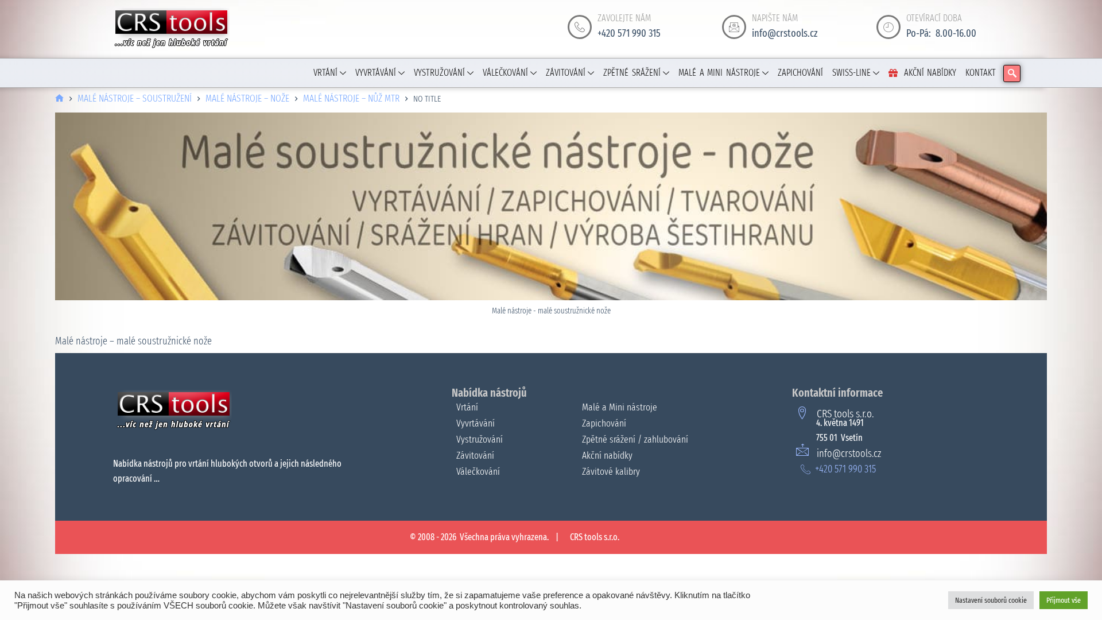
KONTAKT (980, 72)
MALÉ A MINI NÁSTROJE (719, 72)
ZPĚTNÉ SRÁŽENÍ (632, 72)
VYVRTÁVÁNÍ (375, 72)
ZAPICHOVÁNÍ (800, 72)
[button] (1011, 73)
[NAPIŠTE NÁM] (734, 27)
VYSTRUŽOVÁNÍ (439, 72)
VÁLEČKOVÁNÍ (505, 72)
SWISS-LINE (851, 72)
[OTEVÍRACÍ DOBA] (888, 27)
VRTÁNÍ (325, 72)
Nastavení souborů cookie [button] (991, 600)
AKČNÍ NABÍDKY (930, 72)
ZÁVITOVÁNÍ (565, 72)
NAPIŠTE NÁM (775, 18)
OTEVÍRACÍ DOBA (934, 18)
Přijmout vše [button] (1063, 600)
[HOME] (59, 99)
